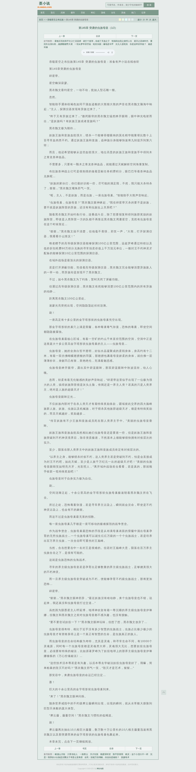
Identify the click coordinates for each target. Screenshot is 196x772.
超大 (154, 20)
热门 (133, 12)
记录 (143, 12)
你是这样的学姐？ (138, 44)
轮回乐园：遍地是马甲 (103, 44)
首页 (42, 12)
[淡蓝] (126, 19)
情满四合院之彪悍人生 (122, 41)
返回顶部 (163, 692)
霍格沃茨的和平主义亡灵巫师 (68, 41)
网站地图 (100, 768)
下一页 (134, 36)
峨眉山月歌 (60, 754)
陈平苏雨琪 (118, 754)
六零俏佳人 (72, 754)
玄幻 (53, 12)
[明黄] (120, 19)
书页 (84, 748)
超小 (140, 20)
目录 (98, 36)
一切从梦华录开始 (83, 44)
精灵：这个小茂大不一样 (136, 754)
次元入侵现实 (121, 44)
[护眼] (123, 19)
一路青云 (84, 754)
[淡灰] (129, 19)
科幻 (93, 12)
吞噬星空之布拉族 (55, 20)
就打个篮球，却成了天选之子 (96, 41)
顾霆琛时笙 (105, 754)
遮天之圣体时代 (141, 41)
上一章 (62, 36)
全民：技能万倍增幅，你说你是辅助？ (102, 757)
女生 (113, 12)
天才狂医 (94, 754)
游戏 (103, 12)
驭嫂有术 (125, 757)
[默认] (117, 19)
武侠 (63, 12)
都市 (73, 12)
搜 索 (149, 5)
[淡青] (132, 19)
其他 (123, 12)
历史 (83, 12)
